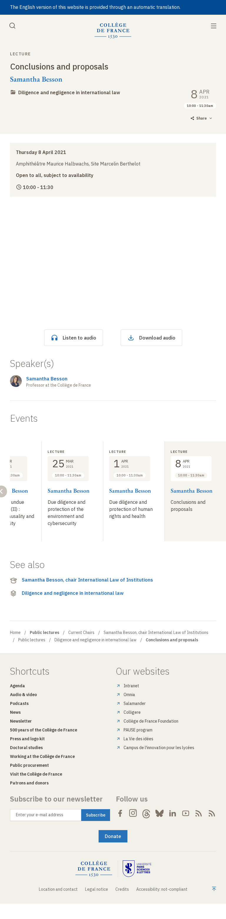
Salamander (135, 703)
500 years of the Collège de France (43, 730)
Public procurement (29, 765)
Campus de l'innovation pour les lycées (159, 747)
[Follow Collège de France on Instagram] (133, 813)
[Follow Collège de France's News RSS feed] (199, 813)
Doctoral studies (26, 747)
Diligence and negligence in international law (69, 92)
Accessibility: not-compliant (161, 889)
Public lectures (31, 640)
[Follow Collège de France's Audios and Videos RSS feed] (212, 813)
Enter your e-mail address (39, 814)
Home (15, 632)
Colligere (132, 712)
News (15, 712)
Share (201, 118)
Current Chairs (81, 632)
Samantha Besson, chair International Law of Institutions (87, 580)
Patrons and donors (29, 783)
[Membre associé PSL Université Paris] (137, 868)
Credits (122, 889)
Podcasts (19, 703)
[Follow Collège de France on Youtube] (186, 813)
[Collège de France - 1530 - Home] (113, 30)
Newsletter (21, 721)
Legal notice (96, 889)
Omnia (129, 694)
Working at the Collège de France (42, 756)
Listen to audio (79, 338)
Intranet (131, 685)
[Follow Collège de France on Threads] (146, 813)
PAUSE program (138, 730)
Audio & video (23, 694)
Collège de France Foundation (151, 721)
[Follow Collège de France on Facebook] (120, 813)
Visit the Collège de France (36, 774)
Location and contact (58, 889)
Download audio (157, 338)
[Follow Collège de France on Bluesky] (159, 813)
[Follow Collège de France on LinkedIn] (172, 813)
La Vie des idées (138, 738)
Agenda (17, 685)
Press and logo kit (27, 738)
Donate (113, 836)
